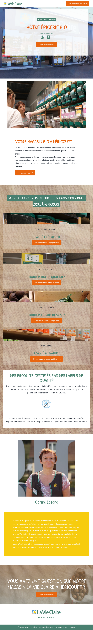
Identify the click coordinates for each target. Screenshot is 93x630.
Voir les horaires (46, 34)
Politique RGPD (52, 627)
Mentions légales (40, 627)
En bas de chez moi (69, 627)
